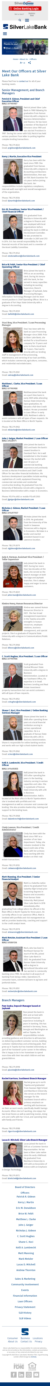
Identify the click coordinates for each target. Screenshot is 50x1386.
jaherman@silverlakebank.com (22, 595)
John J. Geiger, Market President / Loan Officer (25, 438)
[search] (20, 20)
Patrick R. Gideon (26, 1196)
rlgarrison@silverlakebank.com (22, 1131)
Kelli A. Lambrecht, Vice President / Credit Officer (22, 764)
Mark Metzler (26, 1258)
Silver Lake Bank (25, 26)
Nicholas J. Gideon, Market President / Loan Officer (23, 509)
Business (25, 1338)
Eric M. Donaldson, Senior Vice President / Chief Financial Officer (23, 210)
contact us (23, 81)
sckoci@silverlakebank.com (20, 754)
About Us (24, 59)
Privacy (38, 1341)
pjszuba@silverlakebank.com (21, 1070)
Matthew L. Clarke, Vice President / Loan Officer (22, 384)
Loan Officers (25, 1301)
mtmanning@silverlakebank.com (23, 932)
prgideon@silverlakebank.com (21, 148)
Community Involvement (25, 1284)
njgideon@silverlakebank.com (21, 548)
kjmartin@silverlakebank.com (21, 201)
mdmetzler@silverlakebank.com (22, 991)
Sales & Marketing (25, 1278)
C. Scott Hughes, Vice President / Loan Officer (25, 656)
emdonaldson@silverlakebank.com (24, 256)
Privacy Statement (25, 1307)
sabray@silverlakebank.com (20, 375)
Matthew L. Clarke (26, 1219)
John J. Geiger (26, 1224)
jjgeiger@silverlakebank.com (21, 499)
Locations (38, 1338)
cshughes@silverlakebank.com (22, 702)
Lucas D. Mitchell (26, 1264)
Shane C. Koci (26, 1241)
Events (25, 1290)
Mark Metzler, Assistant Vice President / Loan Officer (24, 938)
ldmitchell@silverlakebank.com (22, 1178)
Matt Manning (26, 1253)
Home (15, 59)
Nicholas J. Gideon (26, 1230)
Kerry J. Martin (26, 1202)
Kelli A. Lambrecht (26, 1247)
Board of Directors (25, 1187)
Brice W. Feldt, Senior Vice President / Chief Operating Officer (23, 265)
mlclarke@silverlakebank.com (21, 430)
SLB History (25, 1312)
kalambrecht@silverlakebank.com (23, 819)
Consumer (12, 1338)
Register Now (32, 14)
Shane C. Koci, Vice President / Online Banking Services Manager (25, 711)
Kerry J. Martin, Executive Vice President (22, 156)
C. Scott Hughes (26, 1236)
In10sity (34, 1357)
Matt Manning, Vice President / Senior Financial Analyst (21, 878)
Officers (33, 59)
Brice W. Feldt (25, 1213)
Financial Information (25, 1295)
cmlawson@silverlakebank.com (22, 868)
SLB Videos (25, 1318)
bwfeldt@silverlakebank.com (21, 314)
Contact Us (26, 1341)
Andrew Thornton (25, 1270)
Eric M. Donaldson (26, 1207)
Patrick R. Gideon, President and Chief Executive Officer (21, 100)
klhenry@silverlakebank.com (21, 648)
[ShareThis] (29, 62)
